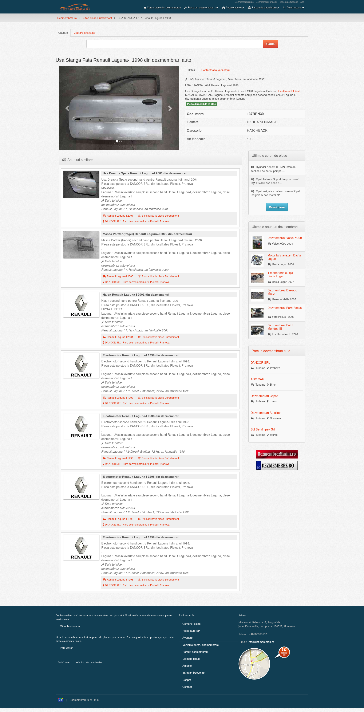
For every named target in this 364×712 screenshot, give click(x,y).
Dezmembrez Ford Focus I (285, 309)
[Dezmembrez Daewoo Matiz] (257, 295)
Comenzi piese (191, 624)
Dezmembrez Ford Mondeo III (280, 327)
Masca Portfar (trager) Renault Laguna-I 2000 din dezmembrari (147, 234)
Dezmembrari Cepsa (264, 396)
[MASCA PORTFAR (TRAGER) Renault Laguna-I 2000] (81, 244)
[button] (68, 108)
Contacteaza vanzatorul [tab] (215, 70)
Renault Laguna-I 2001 (120, 215)
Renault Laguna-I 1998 (120, 397)
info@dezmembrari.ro (261, 642)
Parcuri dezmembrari (195, 652)
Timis (272, 401)
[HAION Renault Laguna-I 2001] (81, 304)
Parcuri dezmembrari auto (271, 350)
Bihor (272, 384)
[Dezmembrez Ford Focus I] (257, 312)
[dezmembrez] (277, 465)
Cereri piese (64, 662)
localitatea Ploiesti (289, 91)
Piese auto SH (191, 631)
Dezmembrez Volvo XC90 (285, 238)
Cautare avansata (84, 33)
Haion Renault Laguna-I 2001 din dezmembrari (136, 294)
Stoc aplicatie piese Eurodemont (160, 215)
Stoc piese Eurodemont (97, 18)
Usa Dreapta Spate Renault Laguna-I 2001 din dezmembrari (145, 173)
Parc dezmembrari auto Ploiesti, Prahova (137, 221)
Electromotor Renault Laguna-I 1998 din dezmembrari (141, 355)
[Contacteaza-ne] (264, 664)
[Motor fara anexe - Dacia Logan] (257, 260)
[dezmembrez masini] (277, 454)
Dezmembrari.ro (67, 18)
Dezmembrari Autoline (266, 412)
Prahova (274, 368)
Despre (186, 680)
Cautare (63, 33)
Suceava (274, 418)
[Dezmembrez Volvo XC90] (257, 242)
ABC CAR (257, 379)
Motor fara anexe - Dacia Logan (284, 257)
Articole (187, 666)
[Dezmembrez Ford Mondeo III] (257, 330)
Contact (187, 687)
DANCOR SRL (260, 362)
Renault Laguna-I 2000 (120, 276)
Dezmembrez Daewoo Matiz (282, 292)
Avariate (187, 638)
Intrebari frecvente (193, 672)
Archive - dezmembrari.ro (89, 662)
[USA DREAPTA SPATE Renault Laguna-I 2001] (81, 184)
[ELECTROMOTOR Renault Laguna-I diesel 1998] (81, 365)
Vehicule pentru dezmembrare (200, 645)
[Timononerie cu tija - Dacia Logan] (257, 277)
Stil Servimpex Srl (263, 429)
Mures (273, 435)
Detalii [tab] (191, 70)
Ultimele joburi (191, 659)
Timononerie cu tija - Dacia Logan (281, 274)
